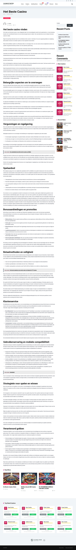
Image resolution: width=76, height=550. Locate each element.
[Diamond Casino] (60, 106)
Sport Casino (29, 507)
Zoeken (58, 23)
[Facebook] (66, 1)
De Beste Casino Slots (9, 487)
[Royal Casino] (5, 509)
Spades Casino (67, 83)
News (56, 4)
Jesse (9, 23)
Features (27, 4)
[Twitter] (68, 1)
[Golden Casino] (23, 523)
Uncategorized (6, 18)
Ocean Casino (67, 75)
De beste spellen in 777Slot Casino (64, 48)
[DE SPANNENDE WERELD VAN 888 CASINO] (47, 479)
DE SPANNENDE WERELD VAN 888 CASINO (46, 487)
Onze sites (5, 547)
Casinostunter (8, 3)
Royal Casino (11, 507)
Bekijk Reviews (7, 514)
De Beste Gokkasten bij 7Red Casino (63, 44)
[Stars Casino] (60, 72)
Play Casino (46, 521)
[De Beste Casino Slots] (11, 479)
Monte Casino (67, 93)
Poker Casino (47, 507)
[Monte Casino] (60, 98)
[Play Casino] (41, 523)
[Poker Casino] (41, 509)
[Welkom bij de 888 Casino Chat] (29, 479)
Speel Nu (15, 514)
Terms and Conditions (69, 547)
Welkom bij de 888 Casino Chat (64, 37)
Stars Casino (66, 67)
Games (46, 4)
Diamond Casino (67, 101)
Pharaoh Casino (67, 109)
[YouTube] (70, 1)
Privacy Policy (61, 547)
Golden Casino (29, 521)
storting (65, 89)
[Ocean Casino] (60, 80)
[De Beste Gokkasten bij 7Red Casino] (60, 151)
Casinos (41, 4)
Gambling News (34, 4)
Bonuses (51, 4)
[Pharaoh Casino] (60, 114)
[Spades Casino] (60, 89)
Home (22, 4)
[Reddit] (72, 1)
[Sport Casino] (23, 509)
